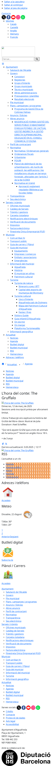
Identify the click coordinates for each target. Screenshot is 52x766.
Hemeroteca (12, 387)
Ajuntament (7, 588)
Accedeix (6, 500)
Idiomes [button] (10, 20)
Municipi (6, 656)
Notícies (10, 371)
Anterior (6, 536)
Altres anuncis (13, 608)
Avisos (9, 470)
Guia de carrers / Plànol (18, 666)
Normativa (11, 614)
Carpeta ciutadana (15, 637)
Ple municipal (12, 598)
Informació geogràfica (17, 679)
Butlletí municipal (14, 380)
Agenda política (13, 467)
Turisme (10, 675)
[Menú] (3, 63)
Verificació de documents (18, 643)
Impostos (10, 646)
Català (13, 24)
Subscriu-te (7, 560)
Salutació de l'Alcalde (16, 592)
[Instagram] (18, 16)
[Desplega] (19, 364)
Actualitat (12, 364)
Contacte (6, 13)
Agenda (29, 363)
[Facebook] (8, 16)
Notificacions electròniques (19, 640)
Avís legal (10, 721)
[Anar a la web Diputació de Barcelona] (26, 757)
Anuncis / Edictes (14, 604)
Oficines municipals (16, 627)
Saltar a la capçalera (14, 1)
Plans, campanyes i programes (21, 601)
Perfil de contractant (16, 611)
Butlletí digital (13, 377)
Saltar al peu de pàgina (15, 8)
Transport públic (14, 663)
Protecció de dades (15, 717)
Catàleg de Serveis (15, 630)
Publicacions (12, 477)
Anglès (13, 30)
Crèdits (9, 711)
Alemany (14, 33)
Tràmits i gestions (15, 633)
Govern (9, 595)
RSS (8, 384)
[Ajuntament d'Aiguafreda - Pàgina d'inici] (18, 51)
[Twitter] (4, 16)
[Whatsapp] (23, 16)
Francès (14, 37)
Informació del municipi (18, 672)
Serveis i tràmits (10, 624)
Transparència (13, 617)
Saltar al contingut (13, 4)
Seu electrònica (13, 621)
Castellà (14, 27)
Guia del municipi (14, 669)
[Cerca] (37, 59)
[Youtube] (13, 16)
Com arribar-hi (13, 659)
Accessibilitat (12, 724)
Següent (14, 536)
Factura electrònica (15, 650)
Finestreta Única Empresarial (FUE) (23, 653)
